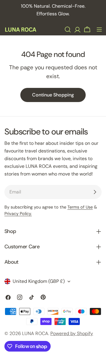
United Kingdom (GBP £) (39, 281)
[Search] (68, 29)
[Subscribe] (95, 192)
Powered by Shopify (71, 333)
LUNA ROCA (35, 333)
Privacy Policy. (18, 213)
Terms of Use (80, 207)
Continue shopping (53, 95)
